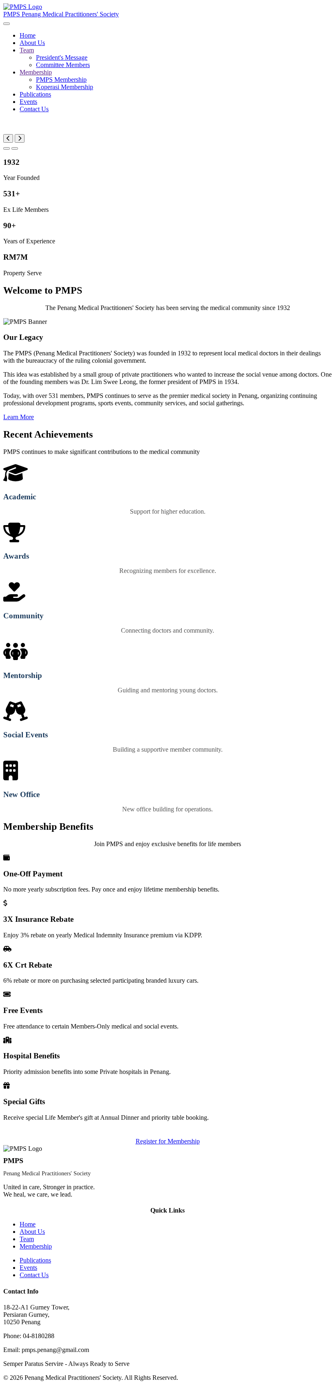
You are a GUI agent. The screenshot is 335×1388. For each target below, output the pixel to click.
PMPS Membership (61, 79)
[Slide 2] (14, 148)
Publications (35, 94)
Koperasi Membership (64, 86)
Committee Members (63, 64)
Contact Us (34, 109)
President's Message (61, 57)
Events (28, 101)
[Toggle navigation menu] (6, 23)
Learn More (18, 416)
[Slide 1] (6, 148)
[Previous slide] (8, 138)
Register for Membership (168, 1141)
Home (28, 35)
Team (27, 50)
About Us (32, 42)
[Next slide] (20, 138)
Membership (36, 72)
